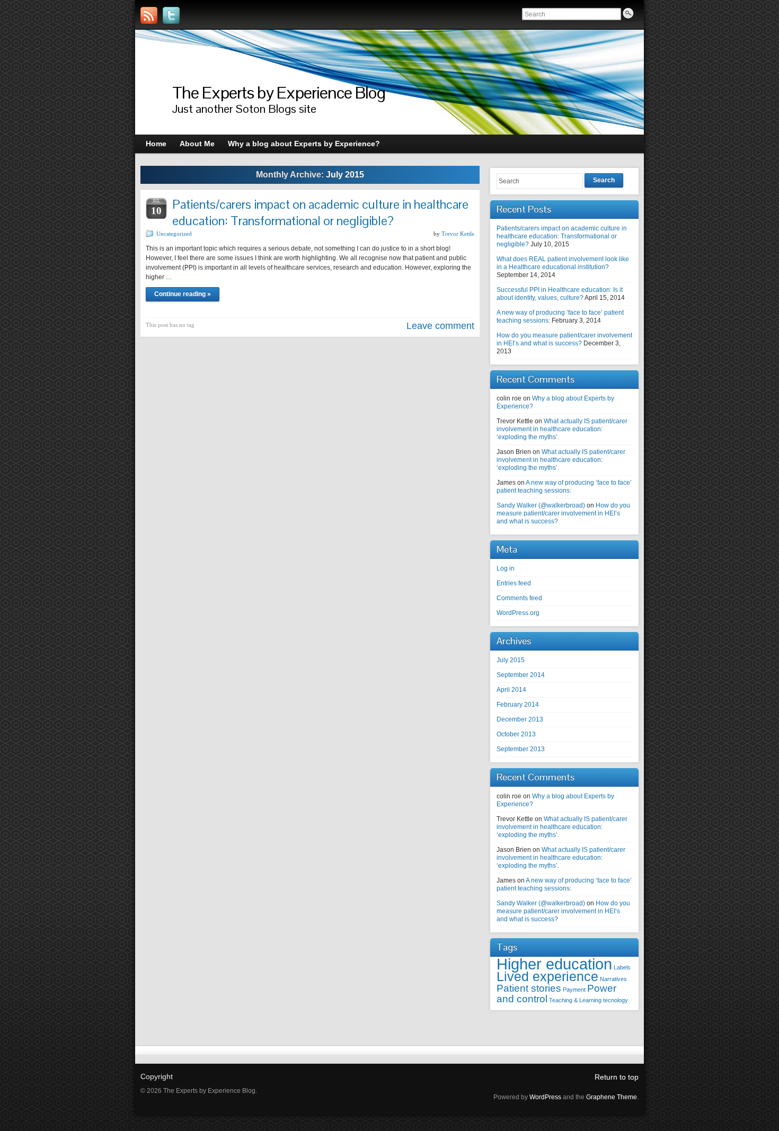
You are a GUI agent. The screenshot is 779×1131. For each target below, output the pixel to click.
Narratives (613, 979)
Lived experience (547, 976)
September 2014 (521, 675)
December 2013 (520, 719)
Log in (506, 568)
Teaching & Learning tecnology (588, 1000)
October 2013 (516, 734)
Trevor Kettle (457, 233)
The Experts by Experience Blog (278, 92)
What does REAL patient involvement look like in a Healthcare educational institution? (563, 263)
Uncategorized (174, 233)
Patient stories (529, 988)
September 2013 (521, 749)
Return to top (617, 1077)
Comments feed (519, 598)
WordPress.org (518, 613)
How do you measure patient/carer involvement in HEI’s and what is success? (564, 339)
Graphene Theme (611, 1097)
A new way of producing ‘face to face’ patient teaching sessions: (564, 486)
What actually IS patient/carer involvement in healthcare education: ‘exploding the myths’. (562, 429)
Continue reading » (182, 294)
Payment (574, 989)
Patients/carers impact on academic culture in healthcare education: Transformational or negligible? (320, 212)
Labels (622, 967)
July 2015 (511, 660)
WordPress (545, 1097)
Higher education (554, 964)
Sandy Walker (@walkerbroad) (541, 505)
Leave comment (440, 325)
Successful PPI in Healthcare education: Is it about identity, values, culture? (560, 293)
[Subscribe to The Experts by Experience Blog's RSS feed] (148, 15)
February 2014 (518, 704)
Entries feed (514, 583)
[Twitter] (171, 15)
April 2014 (511, 689)
